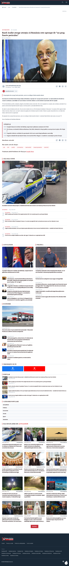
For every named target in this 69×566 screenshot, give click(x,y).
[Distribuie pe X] (65, 86)
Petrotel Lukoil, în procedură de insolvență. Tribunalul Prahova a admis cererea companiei (17, 330)
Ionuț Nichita (20, 442)
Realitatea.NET (4, 551)
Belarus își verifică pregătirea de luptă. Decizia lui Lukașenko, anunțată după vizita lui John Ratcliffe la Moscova (33, 447)
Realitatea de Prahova (17, 553)
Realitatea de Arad (56, 553)
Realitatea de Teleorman (49, 551)
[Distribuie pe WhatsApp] (62, 86)
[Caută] (62, 2)
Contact (3, 543)
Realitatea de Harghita (29, 551)
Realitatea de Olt (59, 551)
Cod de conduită (30, 543)
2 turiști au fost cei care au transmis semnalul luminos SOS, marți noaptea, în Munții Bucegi (11, 495)
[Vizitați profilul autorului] (3, 86)
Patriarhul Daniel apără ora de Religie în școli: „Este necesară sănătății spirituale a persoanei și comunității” (33, 520)
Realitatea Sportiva (12, 551)
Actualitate (14, 7)
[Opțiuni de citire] (66, 563)
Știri (9, 7)
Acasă (5, 7)
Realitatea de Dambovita (47, 553)
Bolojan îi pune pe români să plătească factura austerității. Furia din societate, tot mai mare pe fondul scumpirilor (11, 520)
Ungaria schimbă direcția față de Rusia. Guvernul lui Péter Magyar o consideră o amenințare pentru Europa (34, 135)
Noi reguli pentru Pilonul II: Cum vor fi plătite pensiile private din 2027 (19, 345)
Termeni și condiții (9, 543)
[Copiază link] (57, 86)
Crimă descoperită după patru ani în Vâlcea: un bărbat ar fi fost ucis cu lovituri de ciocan (12, 446)
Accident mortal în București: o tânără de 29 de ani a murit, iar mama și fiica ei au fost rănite (28, 205)
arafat (13, 147)
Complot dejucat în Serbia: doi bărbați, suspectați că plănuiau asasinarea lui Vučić (28, 127)
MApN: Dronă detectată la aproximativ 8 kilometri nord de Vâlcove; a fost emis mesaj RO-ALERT (55, 447)
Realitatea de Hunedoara (6, 553)
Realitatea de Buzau (26, 553)
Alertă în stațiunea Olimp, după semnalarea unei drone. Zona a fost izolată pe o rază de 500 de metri (56, 495)
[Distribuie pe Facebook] (59, 86)
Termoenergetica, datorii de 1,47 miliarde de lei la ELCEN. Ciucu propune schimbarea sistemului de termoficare (20, 339)
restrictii (46, 147)
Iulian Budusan (19, 467)
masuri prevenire (37, 147)
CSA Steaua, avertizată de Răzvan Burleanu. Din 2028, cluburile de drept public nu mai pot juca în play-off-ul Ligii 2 (36, 130)
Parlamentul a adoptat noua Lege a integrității (49, 279)
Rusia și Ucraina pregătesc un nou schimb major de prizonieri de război (56, 519)
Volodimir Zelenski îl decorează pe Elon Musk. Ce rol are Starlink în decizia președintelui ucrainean (50, 271)
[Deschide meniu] (66, 2)
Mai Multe (34, 526)
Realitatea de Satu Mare (36, 553)
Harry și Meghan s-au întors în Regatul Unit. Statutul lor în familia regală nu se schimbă (20, 299)
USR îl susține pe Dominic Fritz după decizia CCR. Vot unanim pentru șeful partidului (26, 214)
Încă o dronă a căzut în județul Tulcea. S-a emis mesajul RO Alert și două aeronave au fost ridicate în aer (32, 221)
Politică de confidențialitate (20, 543)
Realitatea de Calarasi (39, 551)
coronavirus (20, 147)
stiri (8, 147)
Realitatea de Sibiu (5, 555)
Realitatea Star (20, 551)
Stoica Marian (63, 442)
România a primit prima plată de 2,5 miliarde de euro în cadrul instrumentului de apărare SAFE (20, 352)
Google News (30, 151)
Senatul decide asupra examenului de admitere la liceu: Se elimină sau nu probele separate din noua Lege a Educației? (56, 471)
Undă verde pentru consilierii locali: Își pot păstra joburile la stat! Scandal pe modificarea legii (12, 470)
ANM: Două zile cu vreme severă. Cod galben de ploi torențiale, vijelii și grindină (34, 495)
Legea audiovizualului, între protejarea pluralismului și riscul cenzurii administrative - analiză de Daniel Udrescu (34, 228)
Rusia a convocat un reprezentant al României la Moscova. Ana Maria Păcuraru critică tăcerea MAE (34, 470)
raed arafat (28, 147)
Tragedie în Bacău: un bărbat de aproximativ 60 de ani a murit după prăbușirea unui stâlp (30, 133)
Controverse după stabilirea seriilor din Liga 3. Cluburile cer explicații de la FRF (25, 235)
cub (4, 147)
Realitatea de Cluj (15, 85)
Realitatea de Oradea (14, 555)
